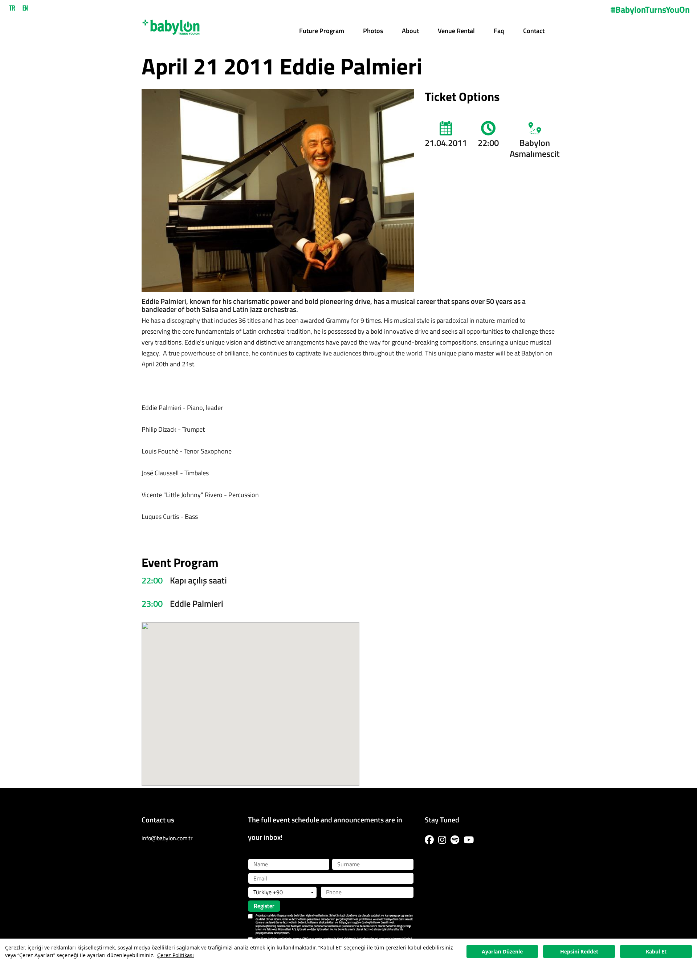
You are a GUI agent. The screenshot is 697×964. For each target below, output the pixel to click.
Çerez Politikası (175, 955)
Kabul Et (656, 951)
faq (499, 31)
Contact (534, 31)
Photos (373, 31)
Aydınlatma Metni (267, 915)
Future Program (321, 31)
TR (12, 8)
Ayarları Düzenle (502, 951)
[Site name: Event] (171, 24)
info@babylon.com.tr (167, 838)
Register (264, 906)
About (410, 31)
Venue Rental (456, 31)
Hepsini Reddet (579, 951)
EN (25, 8)
